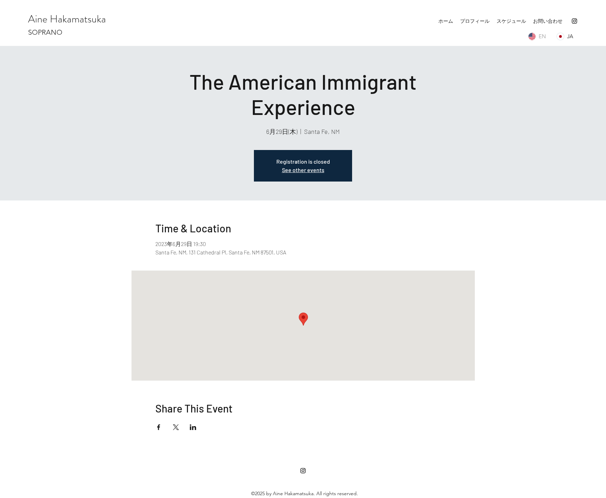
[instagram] (574, 21)
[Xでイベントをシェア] (176, 427)
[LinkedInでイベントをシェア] (193, 427)
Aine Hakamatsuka (67, 18)
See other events (303, 169)
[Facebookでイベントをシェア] (158, 427)
